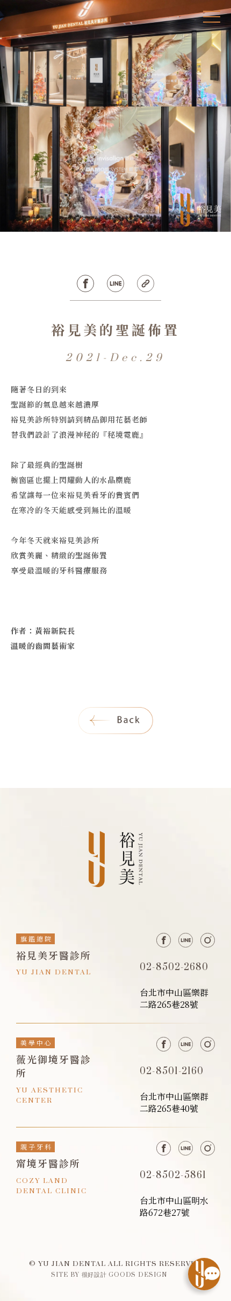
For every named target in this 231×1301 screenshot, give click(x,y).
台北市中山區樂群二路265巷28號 (174, 998)
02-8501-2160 (172, 1071)
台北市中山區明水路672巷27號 (174, 1206)
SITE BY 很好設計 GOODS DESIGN (109, 1274)
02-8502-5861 (173, 1175)
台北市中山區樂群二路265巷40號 (174, 1102)
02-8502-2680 (174, 967)
